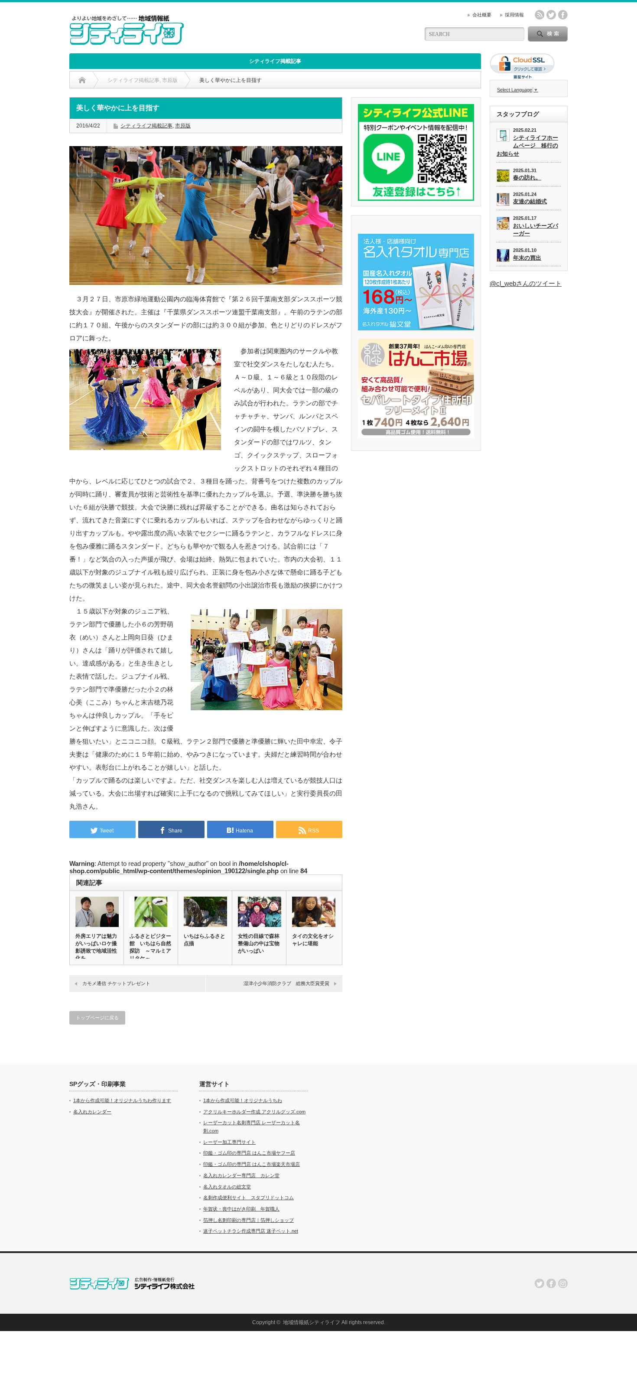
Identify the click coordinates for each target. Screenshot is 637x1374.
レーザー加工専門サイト (229, 1142)
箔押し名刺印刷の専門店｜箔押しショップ (248, 1220)
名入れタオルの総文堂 (227, 1186)
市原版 (183, 126)
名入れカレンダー (92, 1111)
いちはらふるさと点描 (204, 939)
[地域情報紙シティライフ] (126, 41)
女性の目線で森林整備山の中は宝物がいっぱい (259, 943)
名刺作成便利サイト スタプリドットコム (248, 1197)
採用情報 (514, 14)
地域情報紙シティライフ (311, 1322)
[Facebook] (551, 1283)
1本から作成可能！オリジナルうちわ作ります (122, 1100)
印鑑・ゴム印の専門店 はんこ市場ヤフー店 (249, 1152)
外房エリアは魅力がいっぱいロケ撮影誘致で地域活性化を (96, 947)
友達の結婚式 (530, 201)
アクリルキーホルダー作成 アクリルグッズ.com (254, 1111)
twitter (551, 15)
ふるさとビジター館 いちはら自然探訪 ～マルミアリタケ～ (150, 947)
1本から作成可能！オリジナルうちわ (242, 1100)
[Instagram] (563, 1283)
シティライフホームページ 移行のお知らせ (527, 145)
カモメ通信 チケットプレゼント (116, 983)
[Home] (82, 80)
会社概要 (481, 14)
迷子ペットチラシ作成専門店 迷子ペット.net (250, 1231)
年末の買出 (527, 258)
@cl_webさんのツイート (526, 283)
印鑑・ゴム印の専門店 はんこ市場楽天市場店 (251, 1164)
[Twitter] (539, 1283)
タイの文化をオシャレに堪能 (313, 939)
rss (539, 15)
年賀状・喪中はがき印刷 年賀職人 (241, 1208)
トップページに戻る (97, 1017)
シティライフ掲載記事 (275, 61)
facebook (563, 15)
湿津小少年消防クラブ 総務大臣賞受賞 (286, 983)
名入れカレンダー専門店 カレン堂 (241, 1175)
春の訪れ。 (527, 177)
